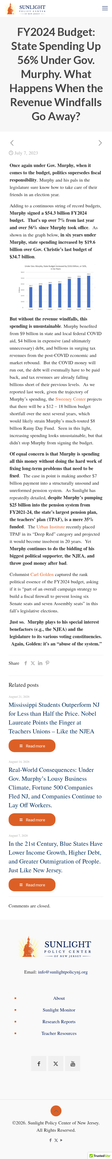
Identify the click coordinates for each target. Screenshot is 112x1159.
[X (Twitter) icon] (56, 1140)
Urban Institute (50, 526)
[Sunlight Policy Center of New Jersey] (26, 7)
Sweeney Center (70, 399)
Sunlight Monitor (59, 1010)
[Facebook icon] (51, 1140)
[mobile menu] (105, 7)
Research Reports (59, 1021)
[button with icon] (38, 1063)
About (59, 998)
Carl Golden (42, 574)
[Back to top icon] (56, 1110)
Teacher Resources (59, 1033)
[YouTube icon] (62, 1140)
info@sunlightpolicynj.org (63, 972)
